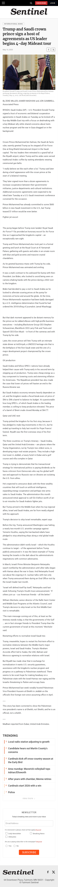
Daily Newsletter (14, 834)
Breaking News (39, 834)
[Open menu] (3, 3)
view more (28, 798)
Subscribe (41, 3)
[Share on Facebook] (48, 50)
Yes (9, 846)
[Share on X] (53, 50)
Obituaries (12, 837)
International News (13, 24)
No (17, 846)
